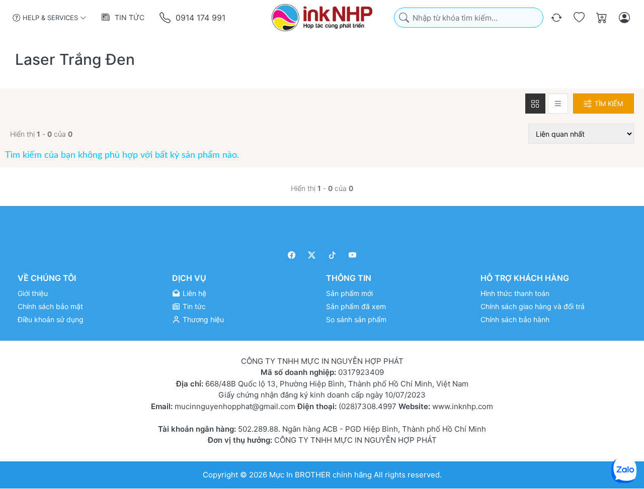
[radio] (535, 103)
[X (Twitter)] (312, 255)
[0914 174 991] (165, 18)
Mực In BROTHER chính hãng (320, 474)
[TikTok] (332, 255)
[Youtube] (353, 255)
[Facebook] (291, 255)
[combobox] (468, 18)
